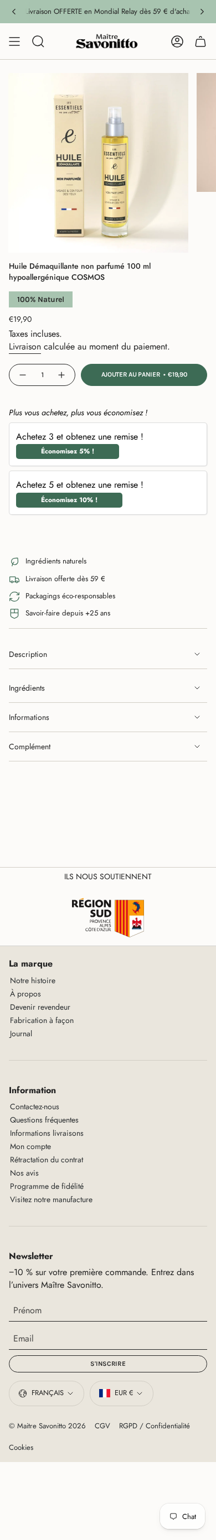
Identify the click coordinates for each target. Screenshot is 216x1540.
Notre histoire (32, 980)
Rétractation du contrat (46, 1159)
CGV (102, 1426)
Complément (29, 746)
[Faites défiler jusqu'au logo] (108, 917)
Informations (29, 717)
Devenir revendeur (40, 1006)
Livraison (25, 346)
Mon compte (30, 1146)
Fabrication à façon (42, 1020)
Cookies (21, 1447)
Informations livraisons (47, 1133)
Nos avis (24, 1172)
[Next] (202, 12)
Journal (21, 1033)
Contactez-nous (34, 1106)
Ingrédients (27, 687)
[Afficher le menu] (14, 41)
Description (28, 654)
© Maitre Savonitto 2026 (47, 1426)
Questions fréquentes (44, 1119)
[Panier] (200, 41)
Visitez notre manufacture (51, 1199)
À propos (25, 993)
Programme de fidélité (47, 1186)
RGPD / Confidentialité (154, 1426)
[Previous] (14, 12)
